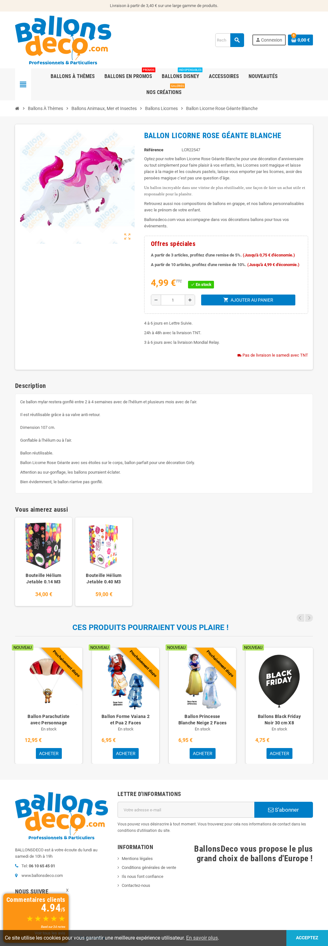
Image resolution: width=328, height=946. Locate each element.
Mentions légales (137, 858)
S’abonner (286, 810)
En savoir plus (202, 938)
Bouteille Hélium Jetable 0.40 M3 (103, 578)
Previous (300, 618)
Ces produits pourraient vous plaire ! (150, 627)
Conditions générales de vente (149, 867)
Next (309, 618)
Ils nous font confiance (142, 876)
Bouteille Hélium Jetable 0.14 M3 (43, 578)
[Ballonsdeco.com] (63, 39)
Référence (153, 149)
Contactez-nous (136, 885)
